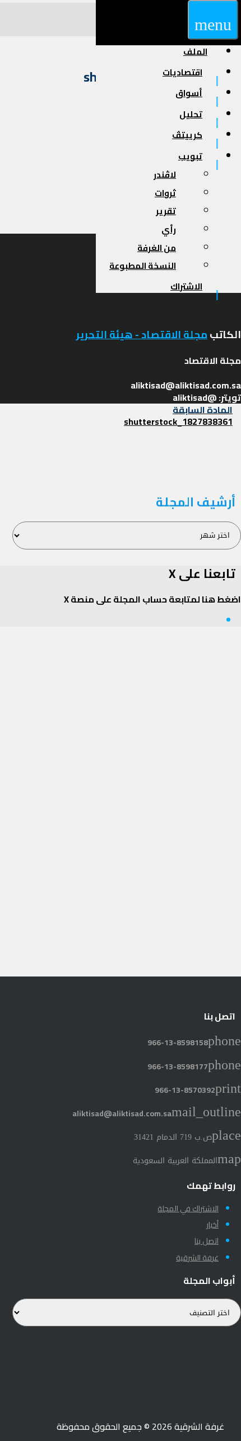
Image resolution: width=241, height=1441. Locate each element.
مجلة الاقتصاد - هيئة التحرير (141, 334)
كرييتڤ (187, 135)
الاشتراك (186, 286)
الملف (195, 52)
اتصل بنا (206, 1241)
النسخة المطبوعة (142, 266)
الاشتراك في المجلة (188, 1208)
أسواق (188, 93)
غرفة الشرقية (197, 1257)
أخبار (212, 1224)
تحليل (190, 114)
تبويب (190, 156)
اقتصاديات (182, 72)
